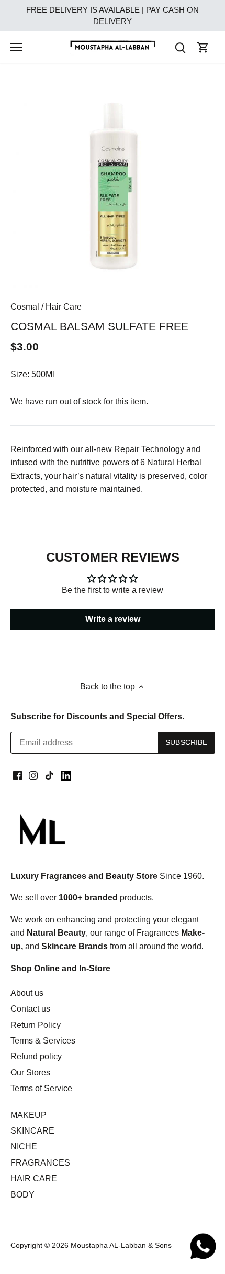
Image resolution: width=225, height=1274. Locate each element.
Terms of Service (41, 1088)
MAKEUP (28, 1115)
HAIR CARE (33, 1178)
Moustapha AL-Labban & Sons (121, 1245)
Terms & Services (42, 1040)
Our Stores (30, 1072)
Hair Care (64, 306)
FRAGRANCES (40, 1162)
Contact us (30, 1008)
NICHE (23, 1146)
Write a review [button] (112, 618)
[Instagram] (33, 775)
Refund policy (36, 1056)
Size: (19, 374)
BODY (22, 1194)
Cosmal (24, 306)
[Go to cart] (203, 47)
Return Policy (35, 1024)
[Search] (180, 47)
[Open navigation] (16, 47)
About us (26, 993)
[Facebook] (17, 775)
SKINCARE (32, 1130)
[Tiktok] (49, 775)
